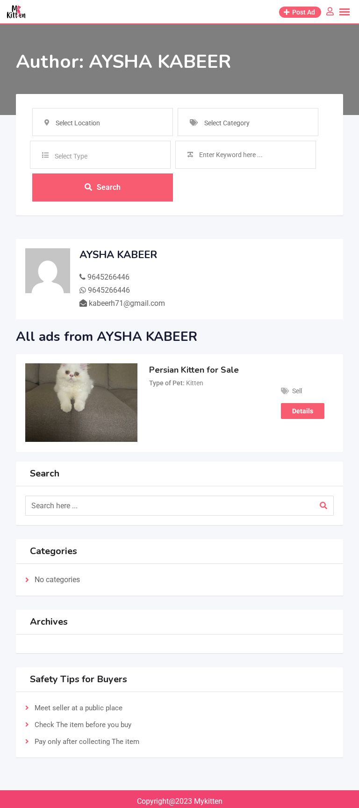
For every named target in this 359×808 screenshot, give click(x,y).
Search (109, 187)
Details (302, 411)
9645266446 (108, 277)
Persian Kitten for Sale (194, 369)
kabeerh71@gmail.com (127, 303)
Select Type (71, 156)
